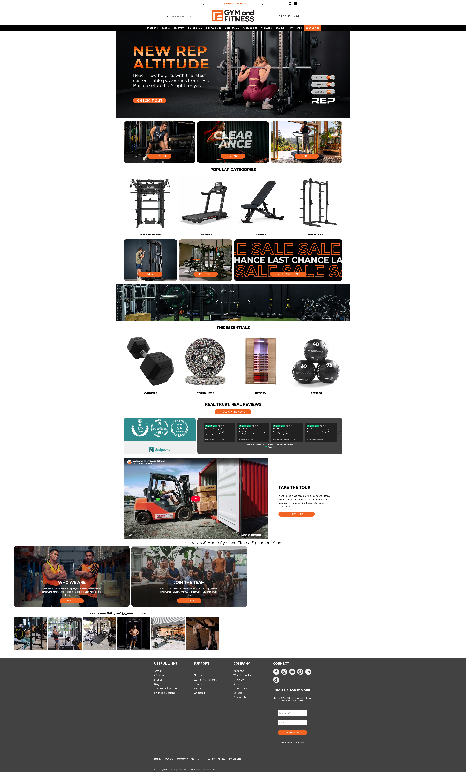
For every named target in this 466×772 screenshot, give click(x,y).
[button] (295, 3)
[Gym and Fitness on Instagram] (284, 672)
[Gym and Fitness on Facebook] (276, 672)
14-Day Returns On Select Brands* (233, 3)
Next (262, 3)
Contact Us (312, 28)
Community (240, 688)
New (290, 28)
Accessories (250, 28)
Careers (237, 692)
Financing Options (164, 692)
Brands (280, 28)
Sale (299, 28)
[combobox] (181, 16)
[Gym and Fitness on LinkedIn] (308, 672)
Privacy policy (195, 770)
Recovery (179, 28)
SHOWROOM (296, 514)
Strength (152, 28)
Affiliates (159, 675)
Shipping (199, 675)
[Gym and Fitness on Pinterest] (300, 672)
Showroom (239, 679)
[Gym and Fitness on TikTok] (276, 680)
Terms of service (209, 770)
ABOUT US (72, 600)
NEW (150, 274)
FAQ (196, 671)
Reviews (238, 684)
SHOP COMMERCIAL (233, 302)
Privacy (198, 684)
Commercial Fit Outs (165, 688)
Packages (266, 28)
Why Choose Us (242, 675)
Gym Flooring (213, 28)
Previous (203, 3)
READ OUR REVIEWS (233, 411)
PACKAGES (205, 274)
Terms (197, 688)
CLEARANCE (233, 156)
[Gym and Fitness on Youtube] (292, 672)
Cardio (166, 28)
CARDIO (306, 156)
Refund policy (183, 770)
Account (158, 671)
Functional (195, 28)
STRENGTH (159, 156)
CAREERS (189, 600)
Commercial (232, 28)
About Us (238, 671)
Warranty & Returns (205, 679)
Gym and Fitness (168, 770)
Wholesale (199, 692)
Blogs (157, 684)
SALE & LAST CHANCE (288, 274)
